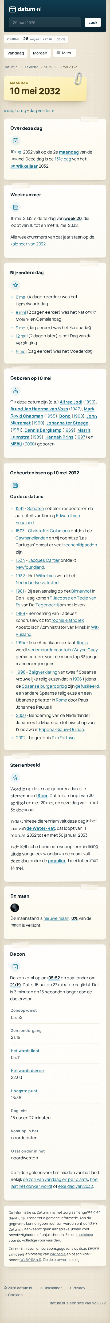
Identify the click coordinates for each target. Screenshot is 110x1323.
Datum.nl (11, 67)
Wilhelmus (46, 575)
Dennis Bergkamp (43, 430)
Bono (65, 416)
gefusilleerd (87, 686)
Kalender (31, 67)
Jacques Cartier (44, 560)
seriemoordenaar (45, 650)
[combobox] (45, 22)
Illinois (82, 642)
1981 (20, 591)
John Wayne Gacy (80, 649)
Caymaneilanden (31, 538)
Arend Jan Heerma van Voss (39, 409)
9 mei (21, 327)
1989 (37, 437)
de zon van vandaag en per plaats (55, 1179)
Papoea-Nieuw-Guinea (61, 729)
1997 (80, 437)
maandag (69, 152)
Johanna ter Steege (67, 423)
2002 (21, 738)
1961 (16, 430)
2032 (48, 67)
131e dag (63, 159)
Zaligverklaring (43, 672)
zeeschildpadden (80, 545)
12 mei (22, 336)
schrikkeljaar (24, 166)
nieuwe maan (56, 918)
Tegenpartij (47, 605)
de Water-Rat (40, 828)
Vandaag (15, 53)
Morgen (40, 53)
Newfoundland (30, 567)
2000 (29, 444)
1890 (89, 402)
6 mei (21, 297)
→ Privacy (76, 1288)
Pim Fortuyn (63, 738)
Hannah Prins (59, 437)
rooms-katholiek (68, 620)
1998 (20, 672)
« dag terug (15, 110)
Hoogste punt (24, 1090)
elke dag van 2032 (75, 1186)
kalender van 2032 (28, 244)
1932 (20, 575)
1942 (75, 409)
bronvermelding (67, 1259)
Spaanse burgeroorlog (44, 686)
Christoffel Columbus (49, 531)
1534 (20, 560)
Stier (42, 795)
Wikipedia (58, 1254)
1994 (20, 643)
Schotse (35, 508)
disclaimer (84, 1234)
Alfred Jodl (71, 402)
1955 (51, 416)
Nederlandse (28, 582)
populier (57, 860)
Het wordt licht (25, 1050)
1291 (19, 508)
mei (18, 152)
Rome (61, 700)
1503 (20, 531)
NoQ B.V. (99, 1303)
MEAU (16, 444)
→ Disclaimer (51, 1288)
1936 (77, 679)
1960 (78, 416)
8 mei (21, 312)
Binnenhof (81, 591)
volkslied (50, 582)
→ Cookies (13, 1294)
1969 (69, 430)
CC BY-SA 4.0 (30, 1259)
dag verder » (42, 110)
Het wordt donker (28, 1070)
